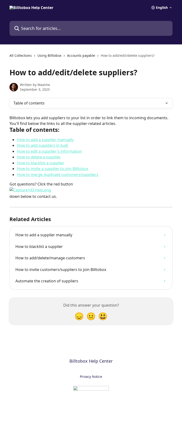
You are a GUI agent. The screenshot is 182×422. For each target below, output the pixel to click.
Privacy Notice (91, 376)
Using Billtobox (49, 55)
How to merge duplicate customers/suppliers (57, 174)
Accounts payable (81, 55)
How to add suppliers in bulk (42, 145)
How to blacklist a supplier (40, 163)
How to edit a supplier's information (49, 151)
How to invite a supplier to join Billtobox (52, 168)
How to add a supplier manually (45, 139)
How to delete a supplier (39, 157)
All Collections (20, 55)
